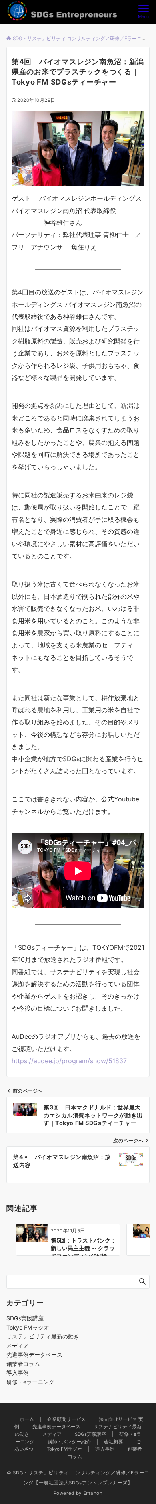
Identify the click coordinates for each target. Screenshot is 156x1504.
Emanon (93, 1493)
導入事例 (17, 1372)
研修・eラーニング (30, 1381)
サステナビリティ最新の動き (42, 1336)
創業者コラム (23, 1363)
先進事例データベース (34, 1354)
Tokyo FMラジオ (27, 1327)
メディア (17, 1345)
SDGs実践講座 (25, 1318)
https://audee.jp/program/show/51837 (69, 1061)
